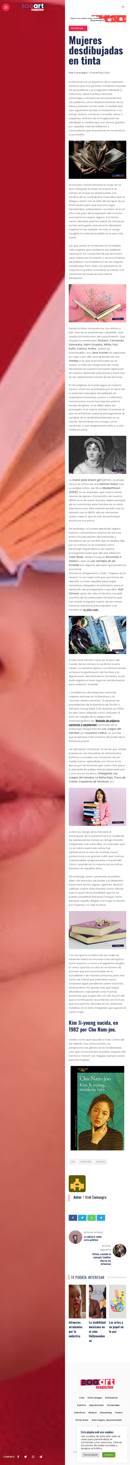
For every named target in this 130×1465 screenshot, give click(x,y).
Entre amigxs (95, 1397)
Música (92, 1412)
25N (73, 1162)
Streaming (106, 1412)
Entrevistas (111, 1397)
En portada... (78, 28)
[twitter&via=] (25, 1457)
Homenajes (113, 1405)
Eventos (81, 1405)
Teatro (119, 1412)
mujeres (100, 1162)
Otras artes (81, 1420)
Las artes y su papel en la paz (116, 1327)
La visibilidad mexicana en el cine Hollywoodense (97, 1331)
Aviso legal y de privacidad (107, 1420)
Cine (81, 1397)
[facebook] (18, 1457)
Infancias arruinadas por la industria (75, 1329)
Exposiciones (96, 1405)
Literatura (85, 1162)
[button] (98, 1428)
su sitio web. (91, 609)
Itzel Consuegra (78, 72)
